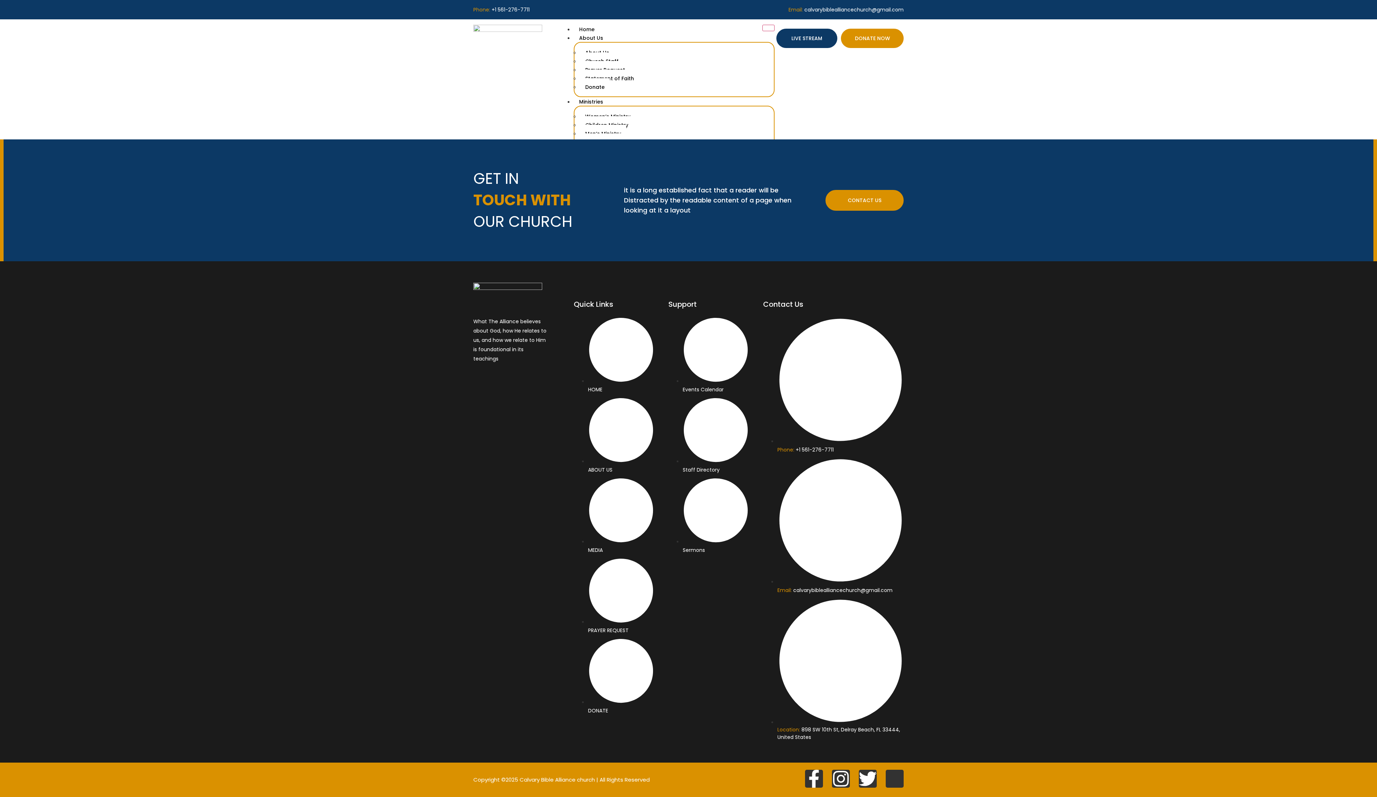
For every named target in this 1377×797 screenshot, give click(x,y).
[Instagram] (841, 779)
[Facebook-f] (814, 779)
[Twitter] (868, 779)
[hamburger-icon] (768, 28)
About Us (591, 38)
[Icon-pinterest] (895, 779)
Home (587, 29)
